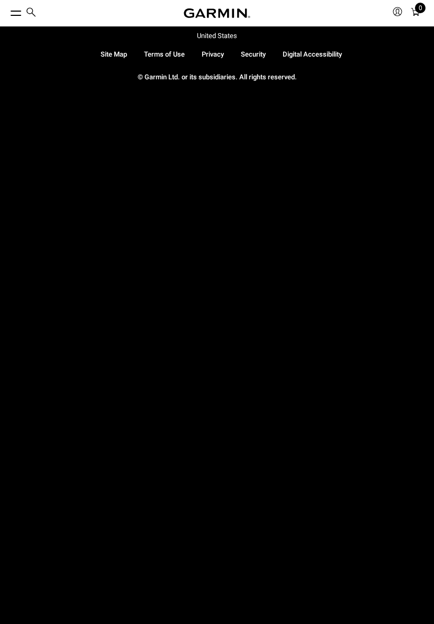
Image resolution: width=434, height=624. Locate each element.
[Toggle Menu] (6, 10)
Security (253, 54)
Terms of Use (164, 54)
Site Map (114, 54)
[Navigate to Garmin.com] (217, 13)
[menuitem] (31, 13)
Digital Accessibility (312, 54)
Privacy (213, 54)
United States (217, 36)
